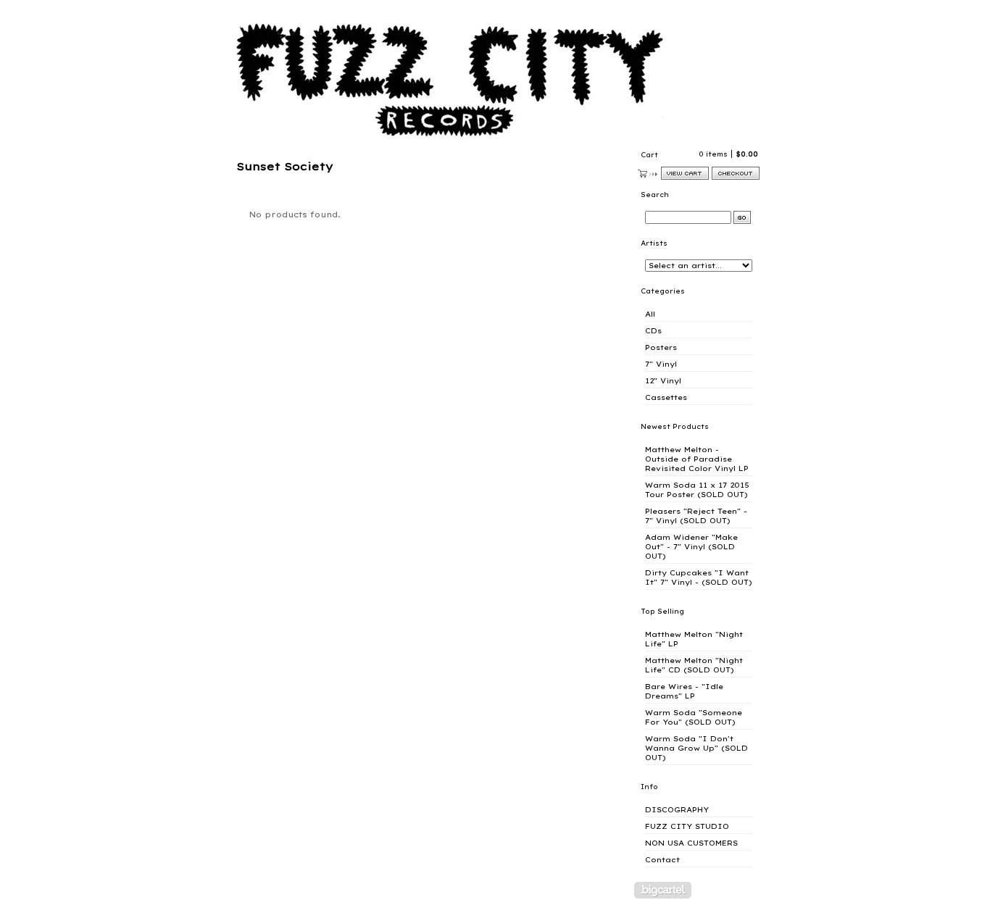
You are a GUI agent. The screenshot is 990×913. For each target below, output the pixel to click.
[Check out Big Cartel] (662, 890)
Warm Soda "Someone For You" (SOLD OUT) (693, 717)
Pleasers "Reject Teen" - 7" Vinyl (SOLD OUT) (696, 515)
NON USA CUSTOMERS (691, 843)
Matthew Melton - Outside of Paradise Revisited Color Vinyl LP (697, 459)
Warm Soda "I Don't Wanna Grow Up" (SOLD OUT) (696, 748)
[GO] (742, 217)
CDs (653, 330)
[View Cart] (685, 173)
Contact (662, 859)
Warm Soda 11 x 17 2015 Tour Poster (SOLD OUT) (697, 489)
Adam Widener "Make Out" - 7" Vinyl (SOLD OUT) (691, 547)
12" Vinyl (663, 380)
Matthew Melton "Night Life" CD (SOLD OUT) (694, 665)
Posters (661, 347)
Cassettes (666, 397)
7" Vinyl (661, 364)
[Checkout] (736, 173)
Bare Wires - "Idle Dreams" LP (684, 691)
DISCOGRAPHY (677, 809)
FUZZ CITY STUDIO (687, 826)
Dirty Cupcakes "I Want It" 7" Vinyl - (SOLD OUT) (698, 577)
